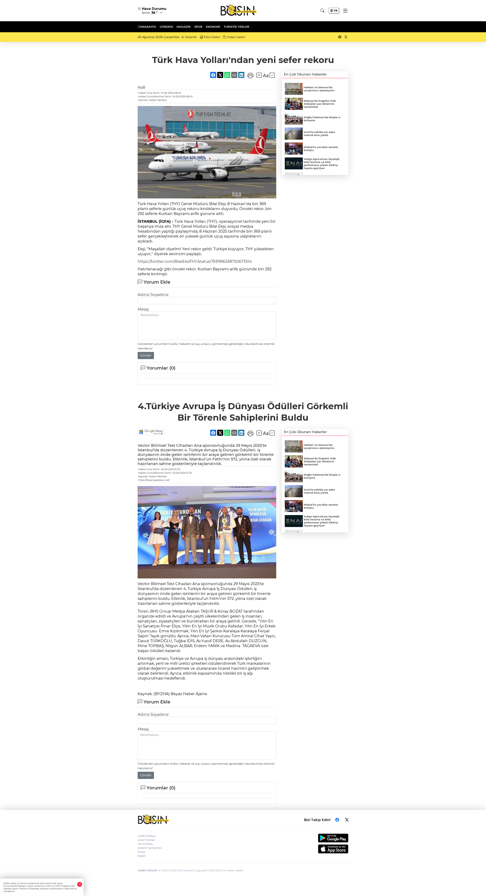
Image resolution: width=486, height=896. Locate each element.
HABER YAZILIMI (147, 870)
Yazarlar (190, 37)
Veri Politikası (145, 844)
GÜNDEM (166, 26)
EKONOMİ (213, 26)
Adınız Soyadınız (153, 294)
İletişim (142, 855)
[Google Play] (324, 838)
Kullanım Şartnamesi (149, 847)
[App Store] (324, 849)
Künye (141, 851)
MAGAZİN (184, 26)
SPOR (198, 26)
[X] (347, 820)
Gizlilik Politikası (146, 836)
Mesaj (143, 309)
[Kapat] (79, 884)
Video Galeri (235, 37)
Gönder (145, 355)
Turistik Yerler (236, 26)
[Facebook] (337, 820)
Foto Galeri (211, 37)
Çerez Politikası (146, 840)
